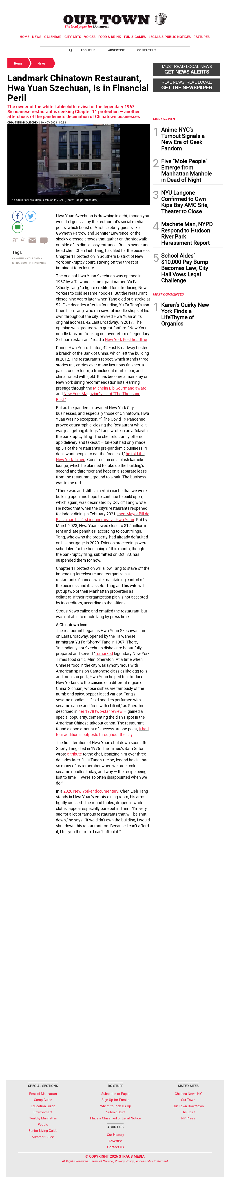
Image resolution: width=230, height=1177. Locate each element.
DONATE (212, 5)
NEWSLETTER (186, 5)
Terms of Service (101, 1161)
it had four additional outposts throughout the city (102, 731)
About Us (87, 50)
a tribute (74, 754)
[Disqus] (78, 897)
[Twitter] (30, 216)
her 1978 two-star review (100, 711)
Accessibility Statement (152, 1161)
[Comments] (17, 227)
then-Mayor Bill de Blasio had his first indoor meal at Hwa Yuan (102, 516)
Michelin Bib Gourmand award (119, 388)
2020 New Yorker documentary (90, 791)
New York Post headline (126, 339)
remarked (104, 653)
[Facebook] (17, 216)
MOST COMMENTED (168, 294)
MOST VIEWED (164, 119)
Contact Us (146, 50)
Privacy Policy (124, 1161)
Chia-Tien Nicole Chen (22, 122)
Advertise (116, 50)
